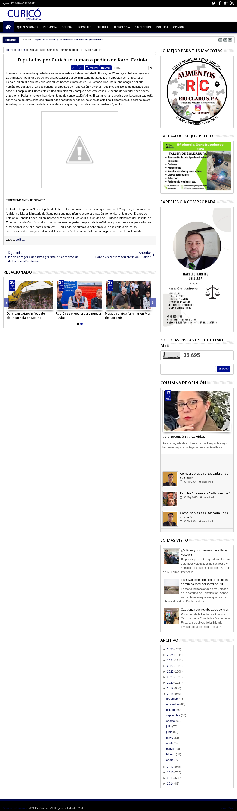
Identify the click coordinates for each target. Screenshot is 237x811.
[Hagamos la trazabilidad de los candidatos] (170, 464)
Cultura (102, 27)
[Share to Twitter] (15, 306)
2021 (170, 677)
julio (169, 726)
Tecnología (121, 27)
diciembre (172, 698)
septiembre (173, 715)
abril (169, 743)
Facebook (220, 3)
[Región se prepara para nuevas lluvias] (79, 295)
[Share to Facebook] (10, 306)
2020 (170, 682)
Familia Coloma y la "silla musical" (205, 497)
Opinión (178, 27)
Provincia (50, 27)
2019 (170, 688)
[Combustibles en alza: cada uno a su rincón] (170, 483)
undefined (207, 466)
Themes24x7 (226, 808)
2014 (170, 783)
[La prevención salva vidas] (197, 411)
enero (170, 760)
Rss (232, 3)
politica (20, 239)
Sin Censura (143, 27)
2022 (170, 671)
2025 (170, 655)
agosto (170, 721)
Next (6, 302)
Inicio (8, 27)
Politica (162, 27)
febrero (171, 754)
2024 (170, 660)
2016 (170, 772)
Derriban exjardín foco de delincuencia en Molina (26, 315)
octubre (171, 709)
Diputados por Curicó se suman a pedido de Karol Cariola (82, 60)
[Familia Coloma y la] (170, 503)
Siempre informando (15, 808)
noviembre (173, 704)
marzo (170, 748)
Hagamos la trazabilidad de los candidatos (203, 460)
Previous (153, 302)
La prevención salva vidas (183, 436)
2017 (170, 767)
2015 (170, 778)
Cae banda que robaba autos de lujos (205, 609)
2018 (170, 693)
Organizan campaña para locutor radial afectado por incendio (68, 39)
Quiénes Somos (27, 27)
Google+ (226, 3)
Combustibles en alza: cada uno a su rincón (204, 480)
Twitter (214, 3)
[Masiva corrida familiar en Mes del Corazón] (128, 295)
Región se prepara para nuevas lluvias (79, 315)
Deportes (84, 27)
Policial (67, 27)
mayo (170, 737)
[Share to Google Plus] (20, 306)
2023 (170, 666)
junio (169, 732)
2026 (170, 649)
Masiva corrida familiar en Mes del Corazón (128, 315)
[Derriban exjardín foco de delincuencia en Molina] (30, 295)
